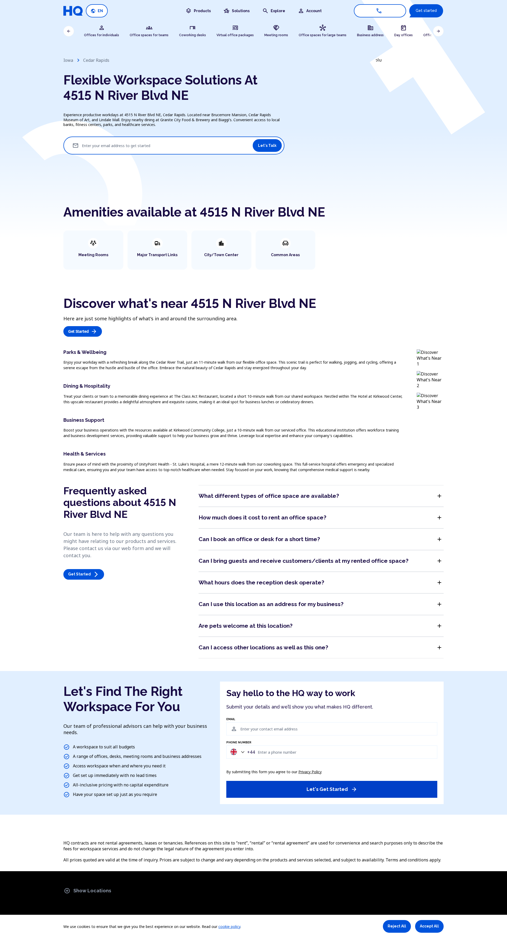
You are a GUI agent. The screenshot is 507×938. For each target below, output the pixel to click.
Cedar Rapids (96, 60)
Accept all (429, 926)
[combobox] (241, 752)
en (97, 11)
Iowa (68, 60)
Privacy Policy (310, 771)
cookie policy (229, 926)
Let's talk (267, 145)
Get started (426, 10)
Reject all (397, 926)
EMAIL (230, 719)
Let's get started (332, 789)
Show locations (87, 890)
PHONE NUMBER (238, 742)
